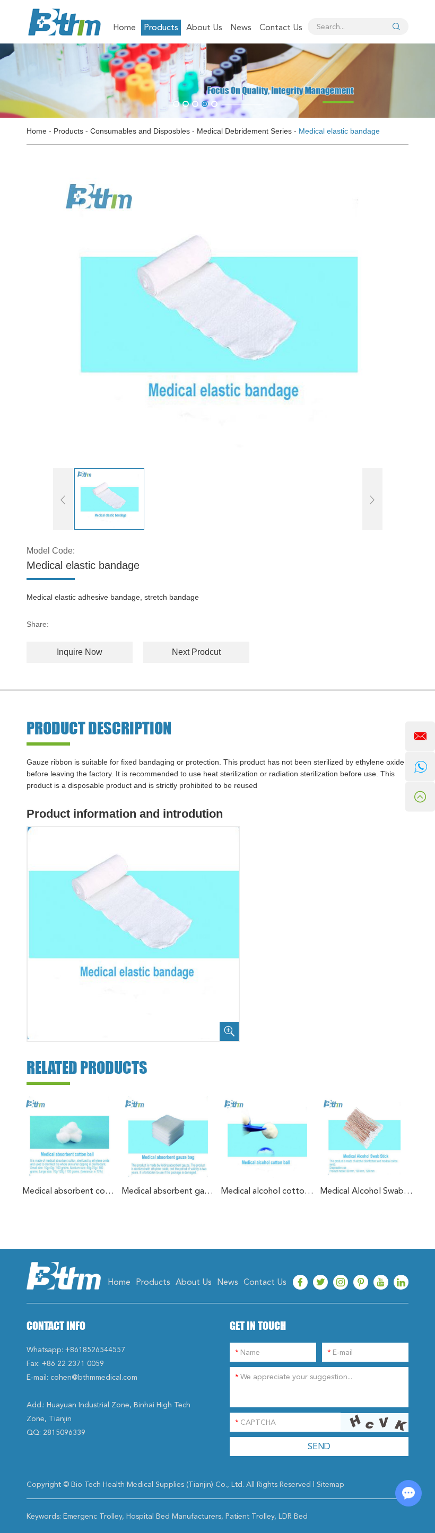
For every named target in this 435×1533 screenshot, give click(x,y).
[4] (214, 104)
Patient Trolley (249, 1516)
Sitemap (330, 1484)
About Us (204, 27)
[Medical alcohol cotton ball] (268, 1137)
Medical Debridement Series (244, 131)
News (240, 27)
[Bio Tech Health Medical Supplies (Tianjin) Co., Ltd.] (64, 22)
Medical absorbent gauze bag (168, 1191)
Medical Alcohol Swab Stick (367, 1191)
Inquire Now (79, 651)
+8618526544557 (95, 1349)
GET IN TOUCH (258, 1325)
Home (124, 27)
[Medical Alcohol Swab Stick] (367, 1137)
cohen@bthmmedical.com (93, 1377)
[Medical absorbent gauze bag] (168, 1137)
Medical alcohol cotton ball (268, 1191)
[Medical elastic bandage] (217, 313)
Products (161, 27)
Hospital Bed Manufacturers (173, 1516)
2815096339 (64, 1432)
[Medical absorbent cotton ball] (69, 1137)
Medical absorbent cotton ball (69, 1191)
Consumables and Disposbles (140, 131)
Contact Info (56, 1325)
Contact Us (280, 27)
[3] (205, 104)
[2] (195, 104)
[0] (176, 104)
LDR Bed (293, 1516)
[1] (185, 104)
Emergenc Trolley (92, 1516)
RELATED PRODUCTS (87, 1067)
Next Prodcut (196, 651)
